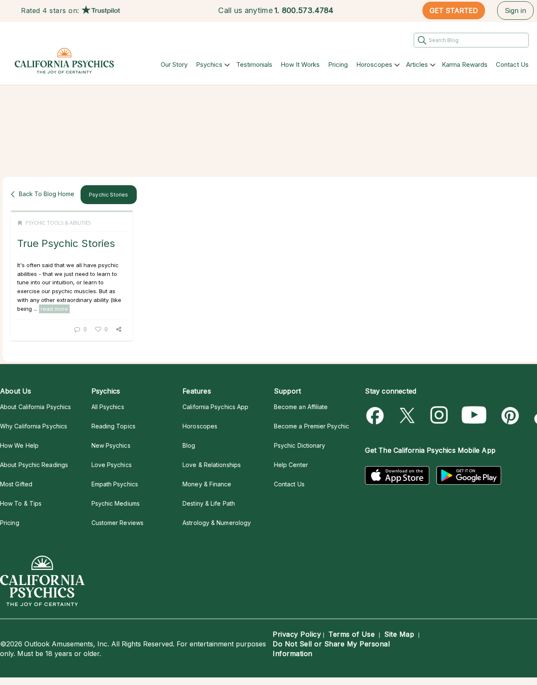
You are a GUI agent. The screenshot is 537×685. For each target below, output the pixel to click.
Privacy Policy (297, 634)
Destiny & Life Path (208, 503)
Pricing (338, 64)
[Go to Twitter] (408, 415)
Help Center (291, 464)
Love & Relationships (211, 464)
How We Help (19, 445)
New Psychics (110, 445)
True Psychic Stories (66, 243)
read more (54, 308)
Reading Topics (113, 426)
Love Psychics (111, 464)
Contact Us (512, 64)
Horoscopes (374, 64)
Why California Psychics (33, 426)
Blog (188, 445)
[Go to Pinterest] (508, 415)
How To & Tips (21, 503)
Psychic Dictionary (300, 445)
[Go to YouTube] (474, 415)
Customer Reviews (117, 522)
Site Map (399, 634)
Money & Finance (206, 484)
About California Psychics (35, 406)
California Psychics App (215, 406)
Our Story (174, 64)
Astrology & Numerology (216, 522)
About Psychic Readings (34, 464)
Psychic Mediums (115, 503)
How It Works (300, 64)
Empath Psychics (114, 484)
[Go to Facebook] (376, 415)
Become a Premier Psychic (311, 426)
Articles (417, 64)
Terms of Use (351, 634)
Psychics (209, 64)
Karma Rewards (464, 64)
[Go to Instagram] (439, 415)
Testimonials (254, 64)
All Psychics (107, 406)
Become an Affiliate (301, 406)
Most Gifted (16, 484)
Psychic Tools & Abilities (58, 222)
